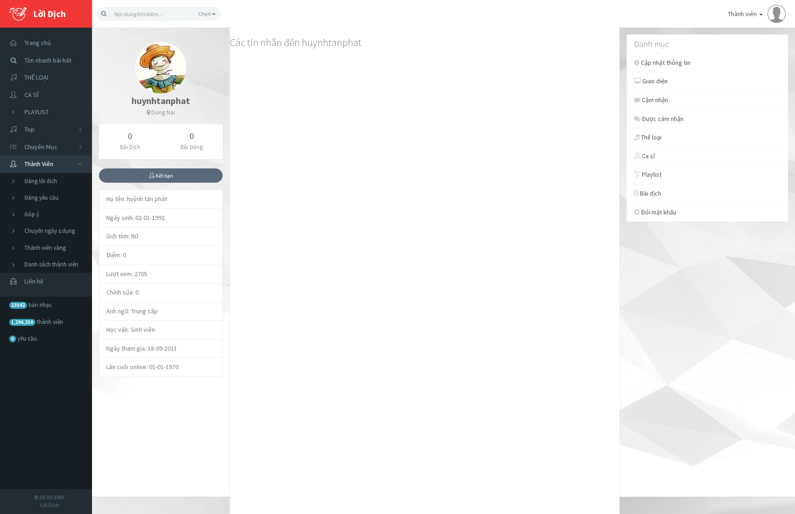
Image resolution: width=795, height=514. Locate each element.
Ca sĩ (647, 156)
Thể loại (650, 137)
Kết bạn (164, 175)
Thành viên (743, 14)
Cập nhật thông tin (665, 62)
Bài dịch (650, 193)
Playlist (651, 174)
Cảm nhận (654, 100)
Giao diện (654, 81)
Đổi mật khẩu (657, 212)
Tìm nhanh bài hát (47, 60)
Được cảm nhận (662, 119)
